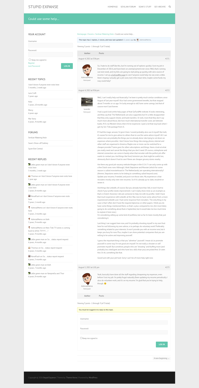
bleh (47, 219)
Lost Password (34, 66)
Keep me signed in (90, 338)
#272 (167, 90)
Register (31, 63)
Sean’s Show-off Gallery (38, 143)
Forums (91, 34)
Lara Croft (32, 93)
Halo (30, 101)
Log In (162, 344)
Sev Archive (160, 6)
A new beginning (162, 358)
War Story (32, 119)
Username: (84, 319)
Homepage (113, 6)
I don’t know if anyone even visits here (43, 84)
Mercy (30, 110)
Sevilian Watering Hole (104, 34)
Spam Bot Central (35, 148)
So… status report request (57, 239)
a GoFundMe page (118, 75)
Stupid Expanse (43, 6)
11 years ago (128, 40)
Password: (84, 328)
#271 (167, 58)
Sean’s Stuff (145, 6)
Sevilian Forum (128, 6)
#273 (167, 267)
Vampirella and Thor (55, 273)
